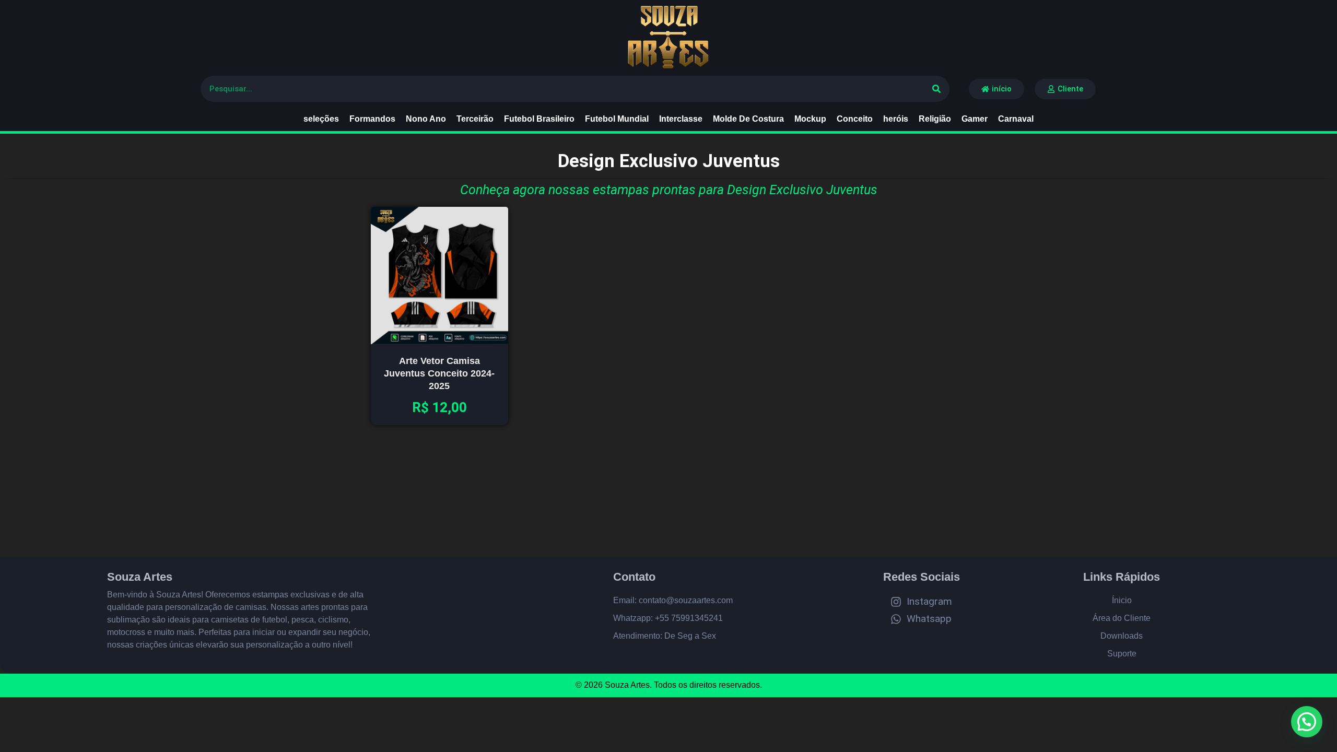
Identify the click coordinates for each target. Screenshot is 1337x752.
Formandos (372, 118)
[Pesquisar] (936, 89)
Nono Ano (426, 118)
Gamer (974, 118)
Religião (935, 118)
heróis (895, 118)
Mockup (810, 118)
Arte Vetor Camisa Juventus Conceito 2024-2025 (439, 373)
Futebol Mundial (617, 118)
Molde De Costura (748, 118)
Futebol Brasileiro (539, 118)
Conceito (855, 118)
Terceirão (475, 118)
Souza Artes (139, 576)
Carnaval (1016, 118)
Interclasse (680, 118)
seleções (321, 118)
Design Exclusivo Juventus (669, 161)
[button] (1306, 721)
